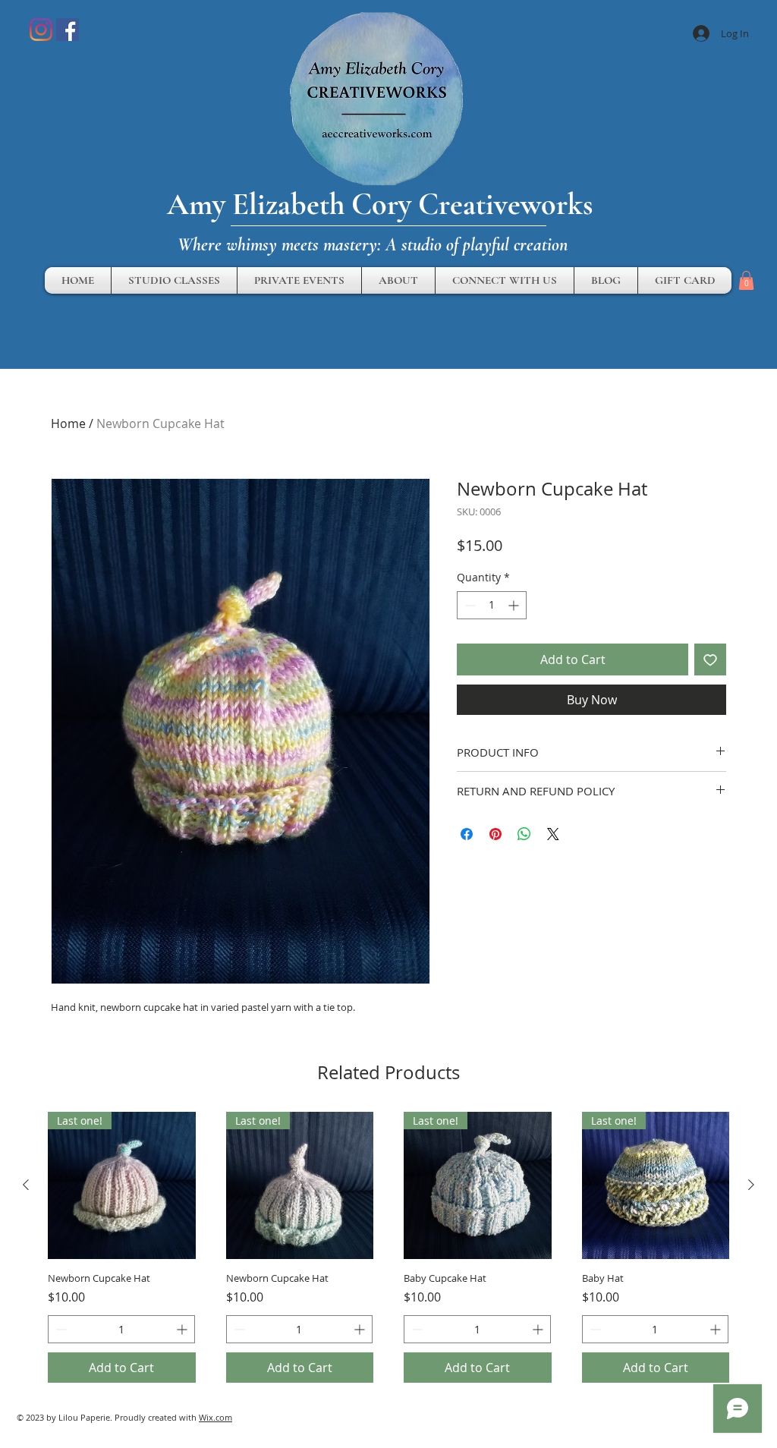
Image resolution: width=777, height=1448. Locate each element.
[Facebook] (67, 29)
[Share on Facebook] (467, 834)
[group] (388, 1247)
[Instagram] (41, 29)
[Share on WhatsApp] (524, 834)
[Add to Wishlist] (710, 659)
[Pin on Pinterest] (495, 834)
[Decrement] (468, 605)
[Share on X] (553, 834)
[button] (746, 280)
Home (68, 423)
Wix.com (215, 1417)
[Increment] (514, 605)
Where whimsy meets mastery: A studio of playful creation (373, 245)
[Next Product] (751, 1185)
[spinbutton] (491, 605)
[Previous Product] (26, 1185)
